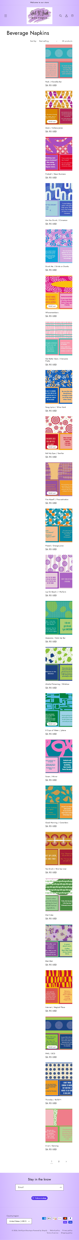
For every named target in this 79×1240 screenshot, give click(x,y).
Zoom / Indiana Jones (54, 128)
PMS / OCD (50, 1053)
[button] (6, 16)
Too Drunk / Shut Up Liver (56, 869)
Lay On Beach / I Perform (55, 592)
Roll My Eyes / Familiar (54, 453)
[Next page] (66, 1161)
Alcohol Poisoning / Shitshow (57, 684)
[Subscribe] (60, 1187)
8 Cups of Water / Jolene (55, 730)
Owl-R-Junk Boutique (25, 1230)
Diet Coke (49, 915)
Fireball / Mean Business (55, 174)
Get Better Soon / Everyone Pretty (56, 360)
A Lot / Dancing (52, 1146)
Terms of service (52, 1233)
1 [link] (51, 1161)
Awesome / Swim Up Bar (55, 638)
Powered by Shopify (40, 1230)
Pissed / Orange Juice (54, 546)
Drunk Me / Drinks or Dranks (57, 266)
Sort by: (33, 41)
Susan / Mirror (51, 776)
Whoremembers (51, 312)
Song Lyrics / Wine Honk (55, 407)
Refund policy (55, 1230)
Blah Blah (49, 961)
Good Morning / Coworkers (56, 823)
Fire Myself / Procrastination (57, 499)
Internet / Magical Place (55, 1007)
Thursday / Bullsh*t (53, 1100)
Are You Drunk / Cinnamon (56, 220)
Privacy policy (67, 1230)
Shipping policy (66, 1233)
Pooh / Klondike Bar (53, 82)
